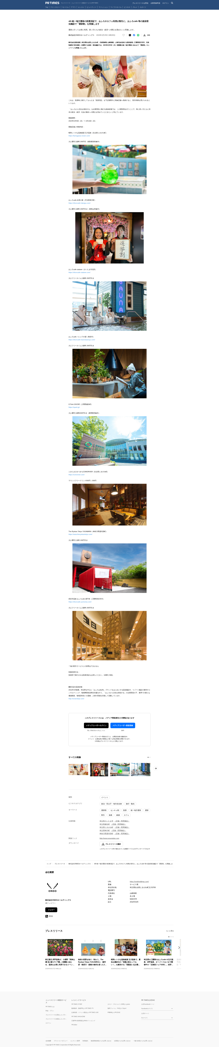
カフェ (126, 815)
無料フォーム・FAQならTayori (117, 1008)
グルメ (135, 7)
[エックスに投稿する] (130, 35)
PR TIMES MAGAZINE (78, 1016)
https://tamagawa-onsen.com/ (79, 136)
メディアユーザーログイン (96, 725)
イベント (104, 797)
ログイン (165, 3)
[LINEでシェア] (138, 35)
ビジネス (127, 7)
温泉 (110, 815)
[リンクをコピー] (148, 35)
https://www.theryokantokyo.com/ (80, 534)
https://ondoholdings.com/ (139, 882)
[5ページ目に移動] (173, 936)
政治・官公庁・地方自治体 (111, 804)
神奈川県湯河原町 (106, 833)
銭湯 (118, 815)
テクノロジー (55, 7)
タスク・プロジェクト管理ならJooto (119, 1004)
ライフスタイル (116, 7)
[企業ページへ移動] (52, 888)
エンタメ (81, 7)
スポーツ (143, 7)
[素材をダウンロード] (144, 35)
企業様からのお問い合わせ (122, 1041)
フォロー (51, 910)
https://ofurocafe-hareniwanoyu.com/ (82, 340)
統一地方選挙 (136, 810)
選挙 (147, 810)
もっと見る (170, 931)
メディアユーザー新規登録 (122, 725)
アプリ (73, 7)
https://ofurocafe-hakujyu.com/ (79, 203)
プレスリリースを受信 (140, 3)
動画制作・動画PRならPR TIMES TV (82, 1008)
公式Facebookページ (147, 1004)
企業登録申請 (155, 3)
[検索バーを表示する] (172, 3)
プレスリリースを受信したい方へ (56, 1015)
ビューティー (91, 7)
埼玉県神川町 (105, 830)
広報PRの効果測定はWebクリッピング (83, 1021)
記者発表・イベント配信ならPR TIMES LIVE (85, 1012)
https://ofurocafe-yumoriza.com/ (80, 602)
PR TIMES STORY (77, 1004)
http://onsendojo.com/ (76, 699)
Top (46, 7)
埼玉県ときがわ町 (106, 827)
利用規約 (85, 1041)
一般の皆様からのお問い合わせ (142, 1041)
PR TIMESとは (50, 1007)
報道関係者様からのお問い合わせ (101, 1041)
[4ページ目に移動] (172, 936)
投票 (125, 810)
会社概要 (48, 1041)
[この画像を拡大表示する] (78, 769)
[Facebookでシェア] (134, 35)
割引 (103, 815)
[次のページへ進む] (155, 768)
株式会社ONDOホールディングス (80, 864)
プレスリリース (60, 864)
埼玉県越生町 (105, 824)
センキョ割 (115, 810)
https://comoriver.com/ (77, 475)
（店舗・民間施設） (122, 821)
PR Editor (74, 1025)
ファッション (103, 7)
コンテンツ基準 (75, 1041)
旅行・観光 (130, 804)
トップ (49, 864)
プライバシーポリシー (61, 1041)
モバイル (65, 7)
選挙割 (103, 810)
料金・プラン (50, 1011)
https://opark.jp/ (74, 407)
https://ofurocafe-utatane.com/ (79, 272)
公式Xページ (145, 1013)
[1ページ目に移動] (168, 936)
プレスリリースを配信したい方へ (56, 1019)
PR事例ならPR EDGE (114, 1012)
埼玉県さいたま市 (106, 821)
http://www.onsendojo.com (109, 838)
